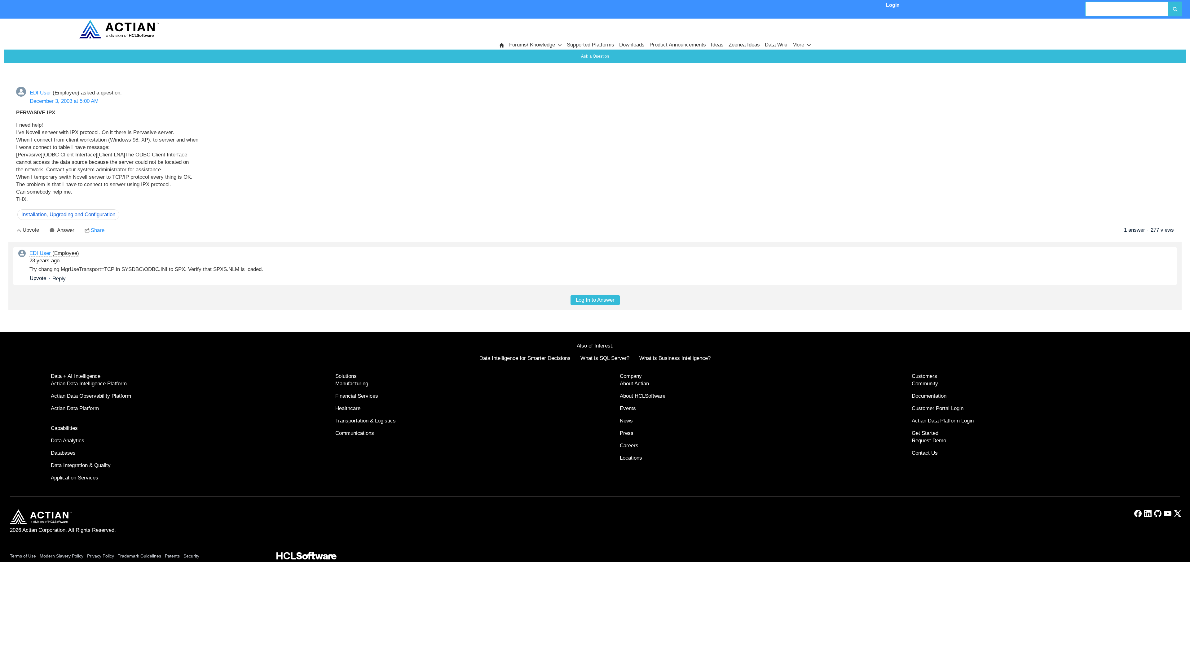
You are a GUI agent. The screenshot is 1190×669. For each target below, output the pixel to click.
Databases (63, 453)
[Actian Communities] (119, 29)
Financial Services (356, 396)
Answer (65, 230)
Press (626, 433)
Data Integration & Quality (81, 465)
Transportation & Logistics (365, 421)
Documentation (929, 396)
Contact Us (925, 453)
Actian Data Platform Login (943, 421)
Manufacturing (351, 384)
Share (97, 230)
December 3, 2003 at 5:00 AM (64, 101)
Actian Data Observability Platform (91, 396)
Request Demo (929, 441)
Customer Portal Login (937, 408)
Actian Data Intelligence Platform (89, 384)
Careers (629, 445)
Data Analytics (67, 441)
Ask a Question (595, 56)
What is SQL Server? (604, 358)
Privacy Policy (100, 555)
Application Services (74, 478)
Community (925, 384)
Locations (631, 458)
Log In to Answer (595, 300)
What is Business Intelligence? (675, 358)
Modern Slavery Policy (61, 555)
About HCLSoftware (642, 396)
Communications (354, 433)
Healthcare (347, 408)
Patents (172, 555)
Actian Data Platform (75, 408)
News (626, 421)
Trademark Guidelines (139, 555)
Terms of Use (23, 555)
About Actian (634, 384)
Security (191, 555)
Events (628, 408)
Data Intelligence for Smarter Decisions (525, 358)
